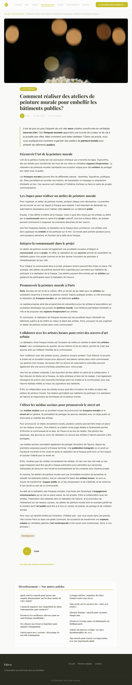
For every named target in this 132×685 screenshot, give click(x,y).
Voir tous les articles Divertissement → (38, 564)
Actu (27, 4)
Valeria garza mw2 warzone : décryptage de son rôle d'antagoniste (39, 633)
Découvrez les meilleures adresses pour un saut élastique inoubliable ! (39, 616)
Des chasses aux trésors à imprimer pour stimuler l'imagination (38, 625)
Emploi (60, 4)
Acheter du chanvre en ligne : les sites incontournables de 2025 (87, 631)
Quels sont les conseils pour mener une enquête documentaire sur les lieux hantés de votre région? (40, 598)
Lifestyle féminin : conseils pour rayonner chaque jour (88, 613)
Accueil (18, 4)
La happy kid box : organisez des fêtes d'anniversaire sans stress (87, 596)
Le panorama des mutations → (111, 4)
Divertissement (47, 4)
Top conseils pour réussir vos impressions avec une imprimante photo (89, 639)
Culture (35, 4)
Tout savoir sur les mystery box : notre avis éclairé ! (89, 605)
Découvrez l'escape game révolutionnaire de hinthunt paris (89, 622)
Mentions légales (85, 664)
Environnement (73, 4)
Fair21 (8, 664)
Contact (98, 664)
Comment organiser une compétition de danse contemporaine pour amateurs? (41, 608)
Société (85, 4)
